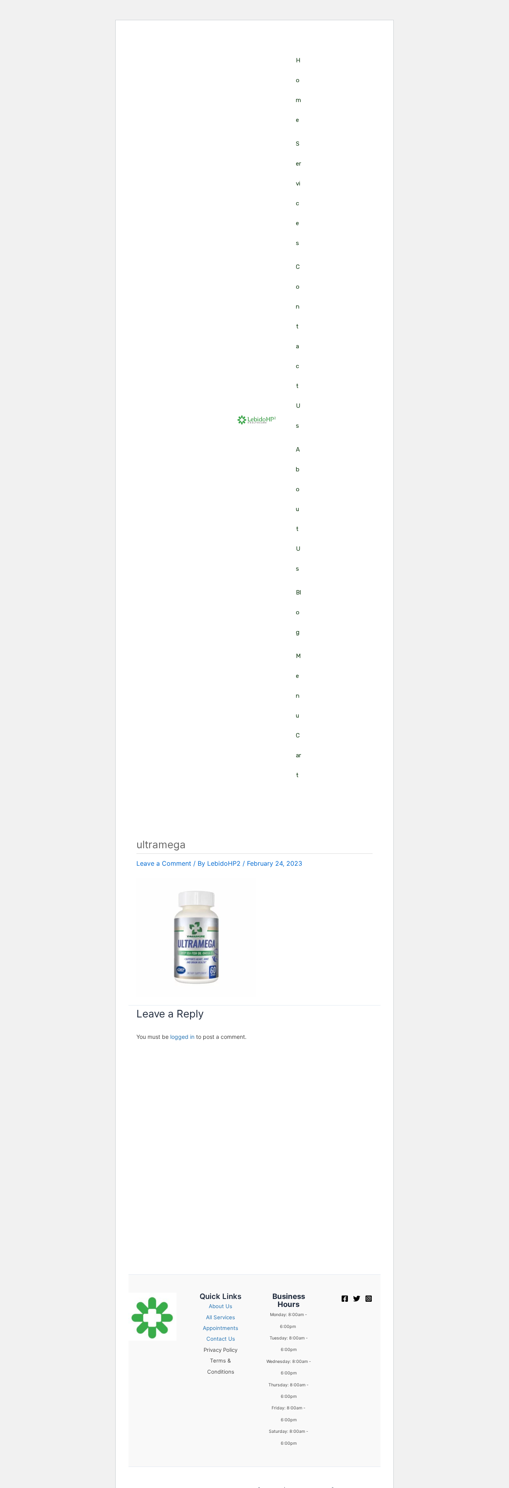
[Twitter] (356, 1298)
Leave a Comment (163, 863)
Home (298, 90)
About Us (298, 509)
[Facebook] (344, 1298)
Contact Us (298, 346)
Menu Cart (298, 715)
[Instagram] (368, 1298)
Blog (298, 612)
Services (298, 193)
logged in (182, 1036)
